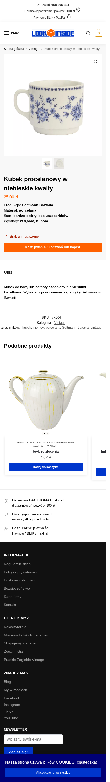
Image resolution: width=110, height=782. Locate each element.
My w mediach (15, 690)
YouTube (11, 718)
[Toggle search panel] (88, 33)
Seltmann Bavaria (75, 327)
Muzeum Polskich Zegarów (26, 635)
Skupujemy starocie (20, 643)
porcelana (53, 327)
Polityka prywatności (20, 572)
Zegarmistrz (13, 651)
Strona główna (14, 49)
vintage (96, 327)
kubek (26, 327)
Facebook (12, 698)
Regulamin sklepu (18, 564)
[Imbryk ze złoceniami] (46, 396)
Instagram (12, 705)
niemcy (38, 327)
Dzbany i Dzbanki (28, 442)
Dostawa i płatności (19, 580)
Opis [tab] (8, 272)
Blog (7, 682)
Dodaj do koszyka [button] (46, 467)
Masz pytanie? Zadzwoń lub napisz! (53, 247)
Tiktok (8, 711)
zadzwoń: (53, 5)
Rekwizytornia (15, 627)
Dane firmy (12, 596)
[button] (98, 33)
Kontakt (10, 605)
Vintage (34, 49)
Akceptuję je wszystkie (53, 772)
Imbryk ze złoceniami (46, 451)
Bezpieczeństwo (17, 588)
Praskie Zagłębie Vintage (24, 659)
